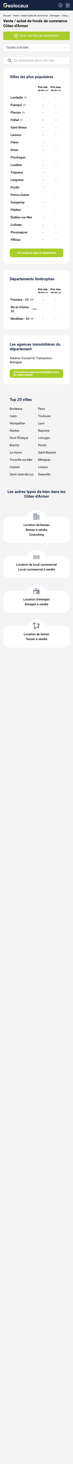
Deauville (44, 474)
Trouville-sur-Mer (21, 460)
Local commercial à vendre (36, 569)
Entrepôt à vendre (36, 604)
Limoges (44, 438)
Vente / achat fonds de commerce (30, 15)
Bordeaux (16, 409)
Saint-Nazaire (47, 452)
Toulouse (44, 416)
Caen (13, 416)
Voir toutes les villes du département (36, 253)
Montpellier (17, 423)
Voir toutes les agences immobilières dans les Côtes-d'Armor (36, 373)
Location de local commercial (36, 564)
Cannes (15, 467)
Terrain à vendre (36, 639)
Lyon (41, 423)
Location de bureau (36, 525)
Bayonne (44, 430)
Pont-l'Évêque (19, 438)
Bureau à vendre (36, 530)
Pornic (42, 445)
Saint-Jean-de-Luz (21, 474)
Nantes (14, 430)
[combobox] (36, 48)
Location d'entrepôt (36, 599)
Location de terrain (36, 634)
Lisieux (43, 467)
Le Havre (16, 452)
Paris (41, 409)
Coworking (36, 534)
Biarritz (14, 445)
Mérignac (44, 460)
